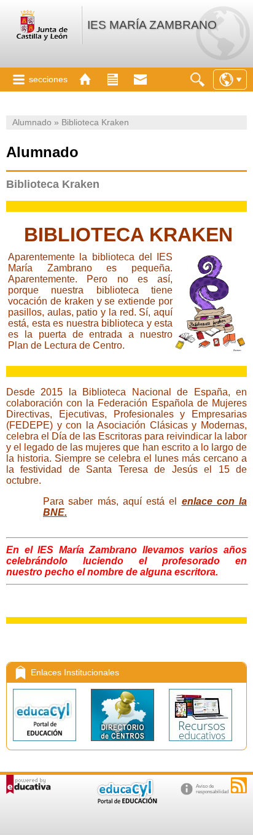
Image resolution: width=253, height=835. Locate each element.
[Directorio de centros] (124, 744)
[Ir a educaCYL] (126, 801)
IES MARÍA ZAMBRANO (152, 24)
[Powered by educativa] (28, 784)
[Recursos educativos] (200, 744)
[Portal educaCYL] (46, 744)
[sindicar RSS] (239, 785)
